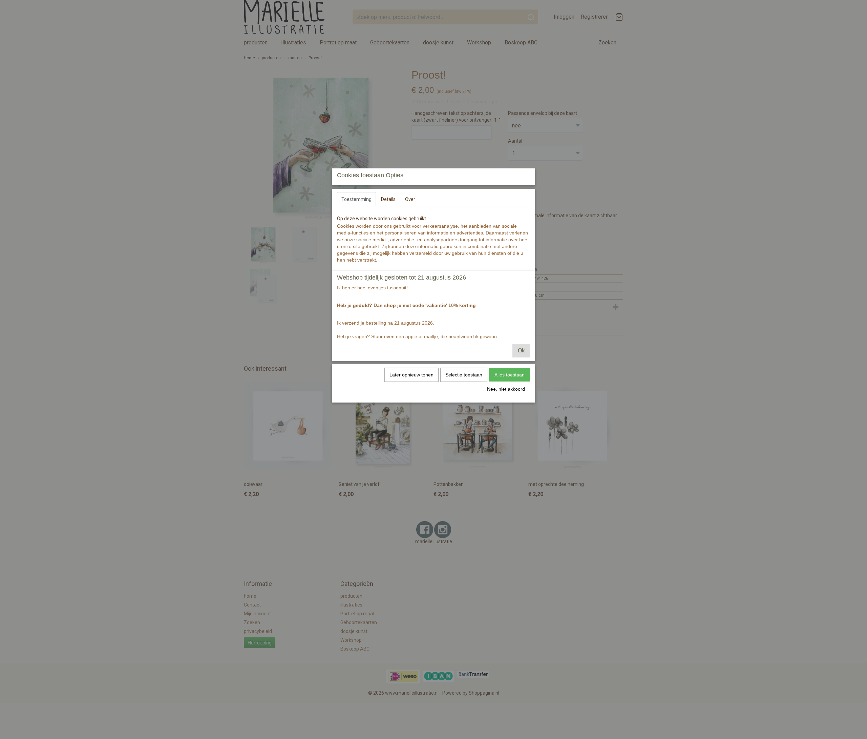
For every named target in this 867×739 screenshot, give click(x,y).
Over (410, 199)
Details (388, 199)
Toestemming (356, 199)
